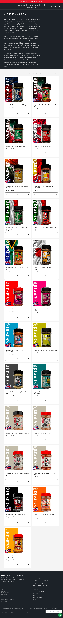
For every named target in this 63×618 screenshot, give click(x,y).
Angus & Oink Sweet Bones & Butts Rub (44, 473)
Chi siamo (35, 593)
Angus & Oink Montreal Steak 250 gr (45, 146)
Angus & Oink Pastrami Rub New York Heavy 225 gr (45, 309)
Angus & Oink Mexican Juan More (16, 146)
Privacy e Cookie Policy (39, 601)
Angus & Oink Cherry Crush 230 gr (16, 309)
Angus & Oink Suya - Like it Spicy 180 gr (17, 268)
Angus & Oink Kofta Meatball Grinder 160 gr (17, 187)
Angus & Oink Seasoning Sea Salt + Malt (16, 392)
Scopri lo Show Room (38, 591)
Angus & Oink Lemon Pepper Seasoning (42, 392)
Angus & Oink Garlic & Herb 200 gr (17, 227)
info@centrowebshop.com (8, 599)
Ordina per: (28, 73)
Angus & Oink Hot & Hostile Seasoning (17, 433)
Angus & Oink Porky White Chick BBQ (17, 473)
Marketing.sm (11, 612)
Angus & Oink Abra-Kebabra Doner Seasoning (44, 187)
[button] (3, 6)
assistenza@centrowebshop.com (9, 602)
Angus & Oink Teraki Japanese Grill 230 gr (44, 268)
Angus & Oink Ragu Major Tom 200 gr (45, 227)
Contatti (34, 595)
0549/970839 (5, 592)
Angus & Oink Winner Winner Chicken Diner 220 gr (17, 556)
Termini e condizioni (38, 603)
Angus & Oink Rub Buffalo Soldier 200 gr (45, 515)
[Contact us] (60, 615)
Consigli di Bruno (37, 597)
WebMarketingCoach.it (26, 612)
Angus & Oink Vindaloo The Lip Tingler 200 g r (15, 351)
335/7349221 (4, 596)
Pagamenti (35, 599)
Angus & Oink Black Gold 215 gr (15, 514)
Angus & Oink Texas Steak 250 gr (16, 105)
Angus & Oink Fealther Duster (43, 433)
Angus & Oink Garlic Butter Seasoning (45, 350)
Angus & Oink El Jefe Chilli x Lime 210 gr (45, 105)
